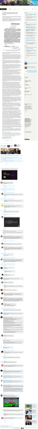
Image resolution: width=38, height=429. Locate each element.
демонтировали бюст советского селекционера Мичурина (31, 53)
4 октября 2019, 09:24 (7, 409)
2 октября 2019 (3, 11)
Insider (5, 243)
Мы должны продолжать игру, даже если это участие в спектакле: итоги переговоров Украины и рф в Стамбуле (11, 159)
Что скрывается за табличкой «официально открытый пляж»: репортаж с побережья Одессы (32, 63)
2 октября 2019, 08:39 (9, 297)
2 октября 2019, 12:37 (10, 361)
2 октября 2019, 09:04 (9, 303)
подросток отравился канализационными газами (29, 48)
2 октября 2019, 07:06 (10, 267)
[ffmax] (2, 356)
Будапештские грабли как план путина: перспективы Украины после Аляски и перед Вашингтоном (11, 156)
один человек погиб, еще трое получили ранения (31, 19)
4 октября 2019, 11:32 (9, 413)
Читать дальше (26, 110)
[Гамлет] (2, 230)
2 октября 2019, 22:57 (14, 380)
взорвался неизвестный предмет (31, 30)
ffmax (4, 309)
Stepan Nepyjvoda (5, 375)
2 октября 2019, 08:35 (8, 289)
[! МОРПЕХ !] (2, 183)
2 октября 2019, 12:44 (8, 370)
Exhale (4, 254)
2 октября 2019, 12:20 (9, 351)
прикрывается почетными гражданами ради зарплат (31, 27)
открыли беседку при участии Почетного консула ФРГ (31, 14)
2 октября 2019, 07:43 (8, 205)
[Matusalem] (2, 371)
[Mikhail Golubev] (2, 275)
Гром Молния (4, 267)
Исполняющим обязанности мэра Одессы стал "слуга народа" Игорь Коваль (17, 153)
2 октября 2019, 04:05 (9, 254)
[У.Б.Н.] (2, 206)
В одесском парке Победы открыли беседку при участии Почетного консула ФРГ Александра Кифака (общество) (34, 406)
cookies (20, 428)
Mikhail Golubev (6, 274)
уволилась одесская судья (29, 33)
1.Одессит (4, 289)
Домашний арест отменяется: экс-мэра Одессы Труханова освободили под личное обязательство (4, 153)
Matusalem (5, 351)
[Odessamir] (2, 285)
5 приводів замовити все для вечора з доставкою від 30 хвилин (31, 55)
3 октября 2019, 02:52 (10, 274)
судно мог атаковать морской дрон (30, 36)
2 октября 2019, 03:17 (7, 230)
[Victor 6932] (2, 283)
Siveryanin (5, 413)
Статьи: (26, 61)
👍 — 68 (7, 139)
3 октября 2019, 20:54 (9, 395)
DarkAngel (5, 303)
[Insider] (2, 244)
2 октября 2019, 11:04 (7, 309)
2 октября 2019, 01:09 (8, 182)
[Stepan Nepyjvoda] (2, 381)
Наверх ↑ (6, 163)
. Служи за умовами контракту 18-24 (30, 38)
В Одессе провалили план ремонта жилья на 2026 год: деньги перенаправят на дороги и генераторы (18, 4)
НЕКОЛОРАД (4, 297)
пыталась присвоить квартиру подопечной (31, 25)
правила (10, 290)
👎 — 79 (7, 140)
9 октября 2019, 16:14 (18, 417)
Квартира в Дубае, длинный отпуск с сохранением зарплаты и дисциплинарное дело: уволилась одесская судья (11, 4)
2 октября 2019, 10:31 (9, 335)
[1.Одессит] (2, 290)
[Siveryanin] (2, 413)
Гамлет (4, 230)
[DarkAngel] (2, 336)
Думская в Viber (27, 138)
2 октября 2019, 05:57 (8, 243)
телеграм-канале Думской (9, 138)
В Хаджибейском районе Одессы (30, 29)
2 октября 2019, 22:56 (14, 375)
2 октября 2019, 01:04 (4, 168)
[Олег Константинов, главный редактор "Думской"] (2, 366)
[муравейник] (2, 270)
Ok (21, 428)
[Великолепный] (2, 396)
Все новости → (26, 57)
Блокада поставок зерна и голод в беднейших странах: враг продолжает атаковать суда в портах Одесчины (25, 4)
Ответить (3, 180)
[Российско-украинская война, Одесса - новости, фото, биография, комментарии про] (2, 146)
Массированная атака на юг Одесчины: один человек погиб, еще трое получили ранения (3, 5)
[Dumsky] (2, 346)
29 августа (26, 12)
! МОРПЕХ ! (4, 182)
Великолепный (5, 395)
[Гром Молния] (2, 268)
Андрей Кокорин (5, 361)
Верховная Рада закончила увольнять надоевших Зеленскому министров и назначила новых (12, 162)
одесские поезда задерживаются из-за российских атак (31, 40)
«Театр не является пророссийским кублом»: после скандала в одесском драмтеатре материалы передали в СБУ (32, 67)
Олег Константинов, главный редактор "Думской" (10, 417)
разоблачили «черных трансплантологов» (30, 17)
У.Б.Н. (4, 205)
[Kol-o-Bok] (2, 210)
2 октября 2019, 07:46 (10, 285)
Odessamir (5, 285)
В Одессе (27, 42)
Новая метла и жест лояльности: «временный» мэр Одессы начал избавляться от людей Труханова (10, 153)
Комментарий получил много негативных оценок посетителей (7, 192)
